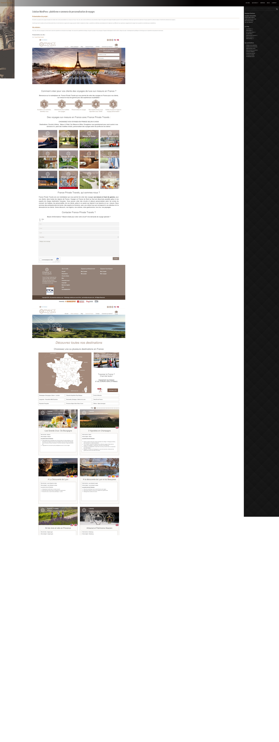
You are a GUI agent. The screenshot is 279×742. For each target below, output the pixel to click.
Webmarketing (249, 38)
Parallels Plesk (249, 33)
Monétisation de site (250, 56)
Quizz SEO (139, 737)
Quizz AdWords (148, 737)
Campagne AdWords (250, 51)
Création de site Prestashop (251, 46)
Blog (133, 737)
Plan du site (176, 737)
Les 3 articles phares (250, 32)
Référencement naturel (251, 35)
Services (119, 737)
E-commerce (248, 28)
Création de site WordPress (251, 45)
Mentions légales (166, 737)
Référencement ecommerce (252, 50)
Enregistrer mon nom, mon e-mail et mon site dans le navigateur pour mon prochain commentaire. (52, 705)
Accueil (104, 737)
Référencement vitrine (250, 48)
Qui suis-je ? (111, 737)
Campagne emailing (250, 55)
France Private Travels (39, 37)
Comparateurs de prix (250, 53)
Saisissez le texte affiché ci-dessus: (46, 712)
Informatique (249, 30)
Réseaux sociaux (249, 37)
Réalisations (126, 737)
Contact (157, 737)
